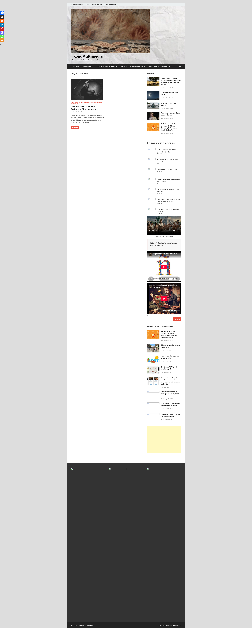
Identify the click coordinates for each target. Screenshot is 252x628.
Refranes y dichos (136, 66)
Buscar (149, 316)
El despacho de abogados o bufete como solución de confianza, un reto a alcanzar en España (171, 381)
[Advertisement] (164, 439)
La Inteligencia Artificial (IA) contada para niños (170, 415)
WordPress (171, 625)
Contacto (99, 4)
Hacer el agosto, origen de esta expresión (170, 357)
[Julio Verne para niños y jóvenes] (153, 103)
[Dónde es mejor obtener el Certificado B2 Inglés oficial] (88, 89)
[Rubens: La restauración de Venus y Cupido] (153, 113)
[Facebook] (2, 13)
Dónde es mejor (84, 102)
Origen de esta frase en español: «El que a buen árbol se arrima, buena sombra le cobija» (171, 81)
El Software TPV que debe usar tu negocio (170, 368)
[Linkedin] (2, 25)
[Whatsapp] (2, 36)
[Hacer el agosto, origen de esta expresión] (153, 356)
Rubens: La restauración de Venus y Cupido (170, 114)
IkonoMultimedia (87, 56)
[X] (2, 17)
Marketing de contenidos (158, 66)
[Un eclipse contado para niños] (153, 92)
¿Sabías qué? (87, 66)
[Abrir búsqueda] (180, 66)
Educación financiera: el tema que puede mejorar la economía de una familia (170, 394)
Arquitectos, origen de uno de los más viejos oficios (170, 404)
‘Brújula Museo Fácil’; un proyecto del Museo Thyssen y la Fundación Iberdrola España (169, 127)
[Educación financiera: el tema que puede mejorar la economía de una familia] (153, 392)
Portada (76, 66)
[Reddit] (2, 21)
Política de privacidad (110, 4)
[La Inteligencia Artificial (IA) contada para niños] (153, 414)
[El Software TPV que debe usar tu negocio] (153, 367)
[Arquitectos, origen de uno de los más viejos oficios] (153, 404)
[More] (2, 40)
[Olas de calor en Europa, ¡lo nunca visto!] (153, 345)
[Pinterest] (2, 29)
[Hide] (1, 44)
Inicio (87, 4)
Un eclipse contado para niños (167, 169)
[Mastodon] (2, 33)
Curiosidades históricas (106, 66)
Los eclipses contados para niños (164, 236)
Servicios (93, 4)
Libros (122, 66)
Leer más (74, 127)
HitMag (178, 625)
